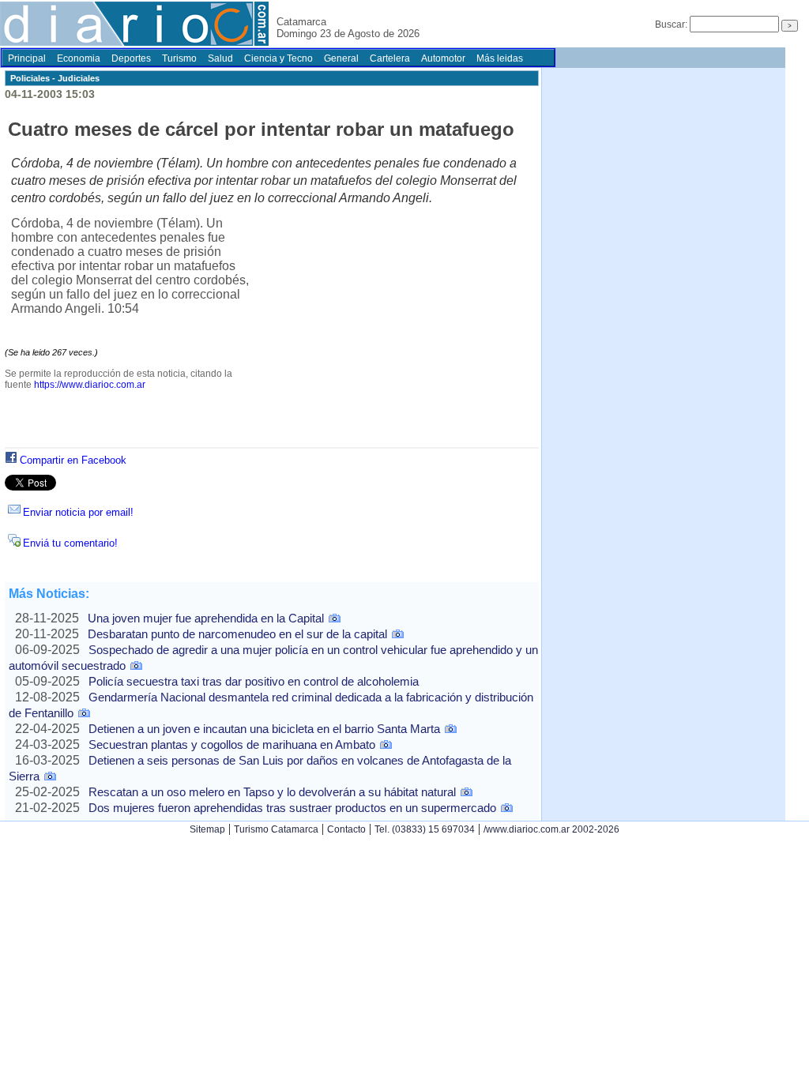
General (341, 58)
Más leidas (499, 58)
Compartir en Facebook (73, 460)
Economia (78, 58)
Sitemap (207, 829)
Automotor (443, 58)
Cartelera (390, 58)
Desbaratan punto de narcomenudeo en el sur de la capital (237, 634)
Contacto (346, 829)
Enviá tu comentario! (70, 543)
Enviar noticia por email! (78, 512)
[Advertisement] (393, 333)
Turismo (179, 58)
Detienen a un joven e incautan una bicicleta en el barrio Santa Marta (264, 728)
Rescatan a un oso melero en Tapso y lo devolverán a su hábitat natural (272, 792)
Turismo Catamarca (276, 829)
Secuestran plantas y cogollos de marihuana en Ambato (231, 744)
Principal (27, 58)
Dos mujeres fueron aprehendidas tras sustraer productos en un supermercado (292, 807)
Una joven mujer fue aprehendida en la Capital (206, 618)
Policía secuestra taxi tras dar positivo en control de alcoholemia (253, 681)
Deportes (131, 58)
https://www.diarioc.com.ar (89, 384)
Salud (220, 58)
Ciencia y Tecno (278, 58)
